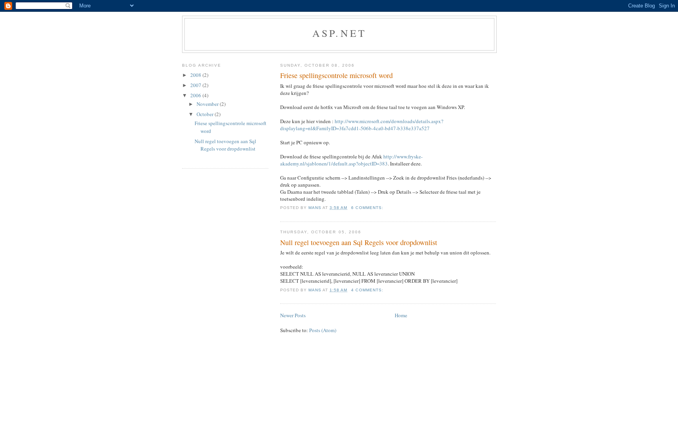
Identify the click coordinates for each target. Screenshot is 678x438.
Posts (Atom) (322, 330)
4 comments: (368, 290)
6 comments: (368, 207)
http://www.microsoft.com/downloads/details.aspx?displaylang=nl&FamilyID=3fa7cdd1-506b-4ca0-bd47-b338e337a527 (361, 125)
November (208, 103)
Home (401, 315)
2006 (196, 95)
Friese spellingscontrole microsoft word (336, 75)
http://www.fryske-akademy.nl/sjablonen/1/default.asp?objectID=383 (351, 160)
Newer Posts (293, 315)
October (206, 114)
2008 (196, 74)
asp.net (339, 33)
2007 (196, 85)
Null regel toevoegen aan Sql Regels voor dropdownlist (358, 242)
